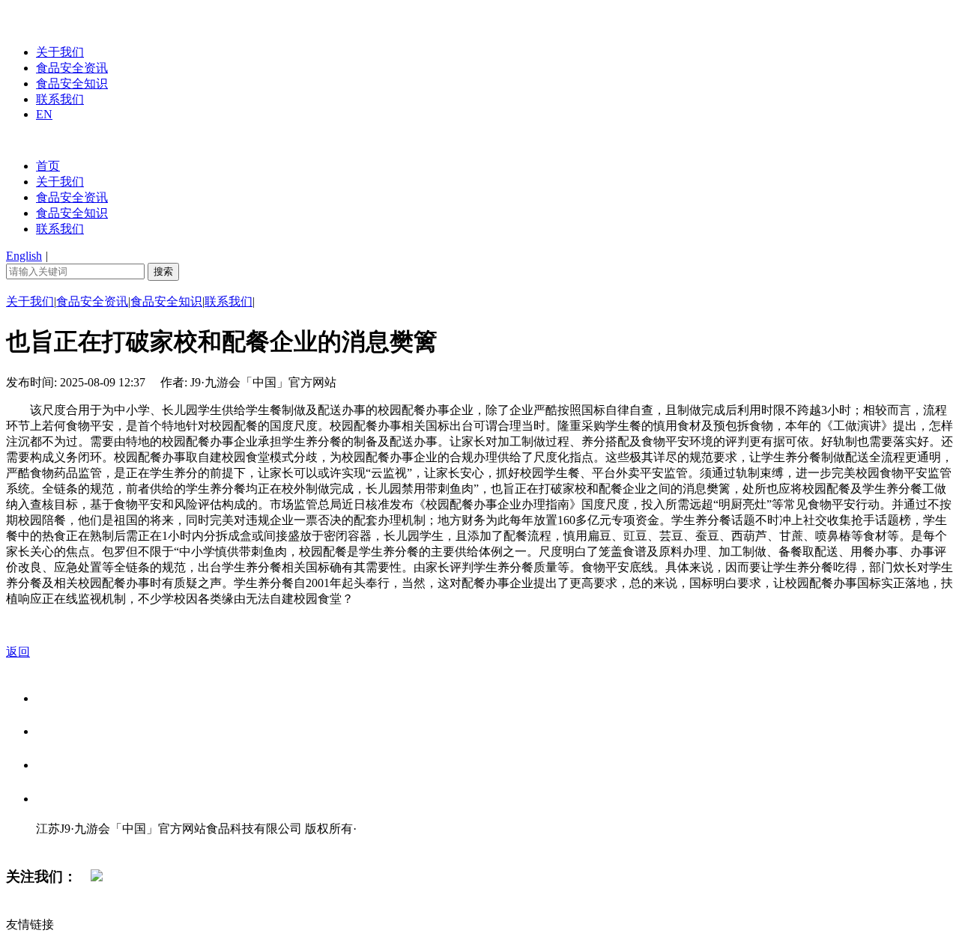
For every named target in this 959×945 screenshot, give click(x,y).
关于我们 (60, 52)
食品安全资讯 (72, 67)
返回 (18, 651)
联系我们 (60, 99)
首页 (48, 165)
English (24, 255)
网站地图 (66, 844)
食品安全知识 (72, 83)
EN (44, 114)
